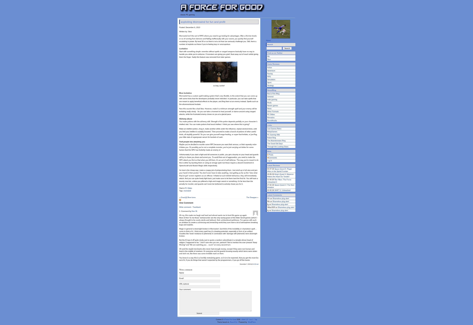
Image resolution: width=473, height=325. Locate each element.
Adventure (271, 71)
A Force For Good (230, 319)
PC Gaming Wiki (273, 135)
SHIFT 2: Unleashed (282, 190)
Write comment (185, 207)
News (269, 109)
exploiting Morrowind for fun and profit (203, 21)
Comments (272, 158)
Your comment (185, 289)
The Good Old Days (275, 144)
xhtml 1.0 (244, 319)
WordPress (252, 322)
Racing (270, 74)
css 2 (251, 319)
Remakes (271, 118)
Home (268, 40)
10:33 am (256, 264)
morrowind (187, 191)
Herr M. (195, 211)
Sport (269, 82)
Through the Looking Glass (277, 147)
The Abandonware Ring (276, 141)
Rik (268, 56)
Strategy (270, 85)
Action (269, 67)
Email (181, 278)
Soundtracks (272, 120)
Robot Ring (271, 138)
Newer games (272, 106)
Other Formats (273, 111)
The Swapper (251, 197)
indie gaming (272, 100)
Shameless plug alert (281, 198)
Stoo (269, 59)
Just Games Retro (274, 129)
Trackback (197, 207)
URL (184, 284)
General (270, 97)
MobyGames (272, 132)
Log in (269, 161)
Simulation (271, 79)
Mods (269, 103)
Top (255, 319)
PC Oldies (188, 188)
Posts (270, 155)
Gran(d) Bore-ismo (188, 197)
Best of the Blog (273, 94)
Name (181, 273)
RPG (269, 76)
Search (270, 44)
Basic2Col (233, 322)
